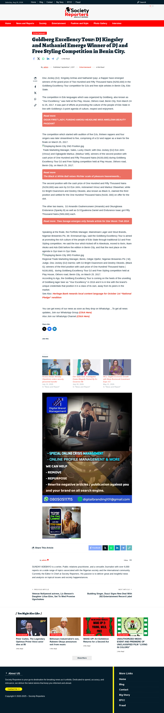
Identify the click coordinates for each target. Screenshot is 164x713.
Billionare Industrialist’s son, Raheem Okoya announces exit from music (64, 642)
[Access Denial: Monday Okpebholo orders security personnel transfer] (56, 367)
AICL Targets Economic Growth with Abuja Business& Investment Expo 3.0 (116, 379)
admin (45, 67)
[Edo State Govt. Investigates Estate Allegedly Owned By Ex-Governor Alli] (87, 367)
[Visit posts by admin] (36, 67)
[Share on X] (38, 59)
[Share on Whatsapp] (43, 59)
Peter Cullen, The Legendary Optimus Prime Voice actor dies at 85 (30, 642)
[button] (141, 2)
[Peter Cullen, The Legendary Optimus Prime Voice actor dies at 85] (31, 626)
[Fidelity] (61, 522)
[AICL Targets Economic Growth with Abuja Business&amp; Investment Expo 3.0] (117, 367)
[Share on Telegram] (53, 59)
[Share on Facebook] (34, 59)
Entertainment (39, 33)
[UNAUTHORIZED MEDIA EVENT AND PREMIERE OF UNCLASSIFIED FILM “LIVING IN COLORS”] (132, 626)
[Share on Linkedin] (48, 59)
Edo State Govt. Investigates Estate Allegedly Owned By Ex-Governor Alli (85, 379)
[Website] (130, 560)
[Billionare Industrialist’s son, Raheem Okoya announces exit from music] (65, 626)
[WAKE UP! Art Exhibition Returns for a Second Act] (98, 626)
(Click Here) (85, 312)
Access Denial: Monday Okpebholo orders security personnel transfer (53, 379)
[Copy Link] (57, 59)
